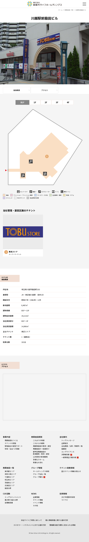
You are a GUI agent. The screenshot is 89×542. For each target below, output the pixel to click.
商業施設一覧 (69, 10)
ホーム (60, 10)
